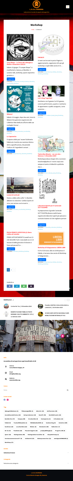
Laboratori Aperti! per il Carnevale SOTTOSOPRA (49, 206)
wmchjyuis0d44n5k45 (61, 438)
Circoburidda (47, 227)
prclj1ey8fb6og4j (46, 430)
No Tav (8, 430)
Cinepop (21, 419)
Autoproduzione (48, 72)
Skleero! (10, 114)
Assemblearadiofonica (13, 415)
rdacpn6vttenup (53, 434)
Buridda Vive (16, 81)
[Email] (31, 286)
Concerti (21, 81)
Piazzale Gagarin (31, 430)
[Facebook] (10, 286)
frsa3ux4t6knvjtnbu (20, 423)
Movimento (44, 427)
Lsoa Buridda (10, 83)
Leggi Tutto (11, 79)
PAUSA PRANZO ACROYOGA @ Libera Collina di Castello (19, 233)
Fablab (54, 72)
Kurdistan (9, 427)
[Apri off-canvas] (67, 6)
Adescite (40, 411)
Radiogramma (19, 434)
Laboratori (31, 81)
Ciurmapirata (46, 419)
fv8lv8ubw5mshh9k (36, 423)
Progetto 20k (60, 430)
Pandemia (18, 430)
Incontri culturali (48, 173)
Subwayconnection (44, 438)
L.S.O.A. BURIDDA (36, 9)
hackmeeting (51, 423)
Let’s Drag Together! (45, 98)
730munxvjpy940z (27, 411)
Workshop (16, 83)
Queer (56, 115)
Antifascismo (52, 411)
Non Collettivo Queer (49, 115)
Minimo (33, 427)
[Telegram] (17, 286)
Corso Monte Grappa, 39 (16, 367)
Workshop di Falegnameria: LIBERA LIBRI (51, 247)
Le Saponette (11, 136)
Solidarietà (29, 438)
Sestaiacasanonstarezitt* (13, 438)
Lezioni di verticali (13, 195)
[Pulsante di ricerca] (67, 390)
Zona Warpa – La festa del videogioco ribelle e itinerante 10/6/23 (20, 63)
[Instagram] (62, 336)
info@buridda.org (15, 374)
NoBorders (56, 427)
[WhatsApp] (24, 286)
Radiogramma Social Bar (36, 434)
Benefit (42, 415)
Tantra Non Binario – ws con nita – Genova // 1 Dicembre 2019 (49, 155)
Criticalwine (58, 419)
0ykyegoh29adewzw (11, 411)
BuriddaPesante (55, 415)
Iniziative (26, 81)
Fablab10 (41, 57)
